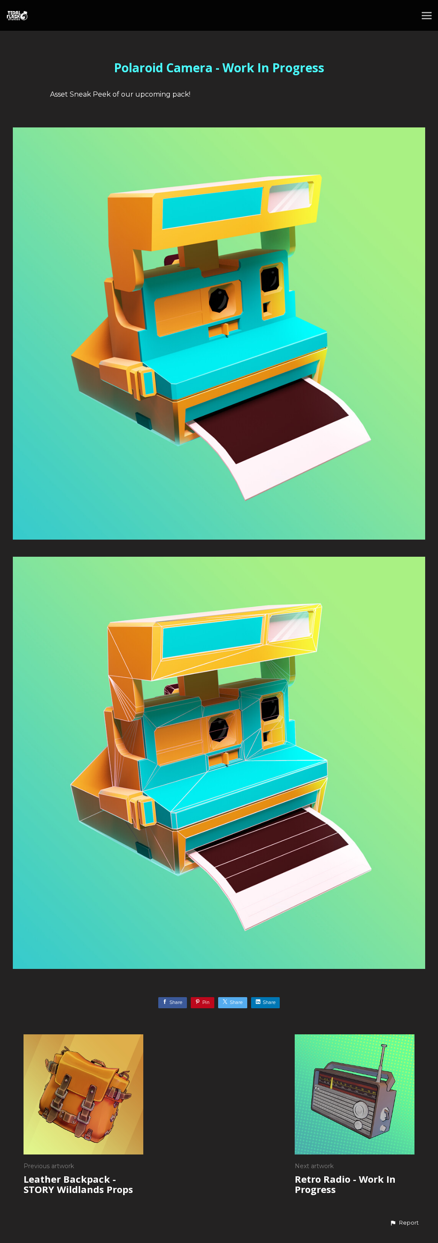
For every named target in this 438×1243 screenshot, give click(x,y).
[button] (404, 1223)
